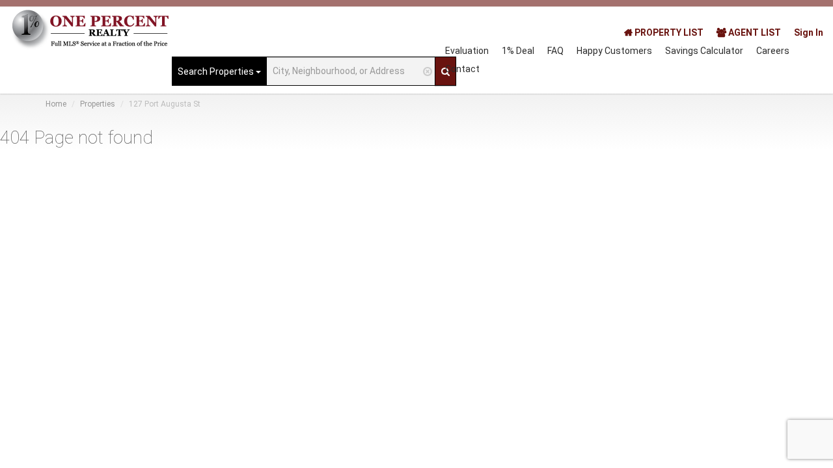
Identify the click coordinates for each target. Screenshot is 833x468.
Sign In (808, 32)
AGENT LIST (753, 32)
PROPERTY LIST (668, 32)
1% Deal (518, 51)
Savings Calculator (704, 51)
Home (56, 104)
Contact (462, 69)
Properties (97, 104)
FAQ (555, 51)
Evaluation (467, 51)
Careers (772, 51)
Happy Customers (614, 51)
